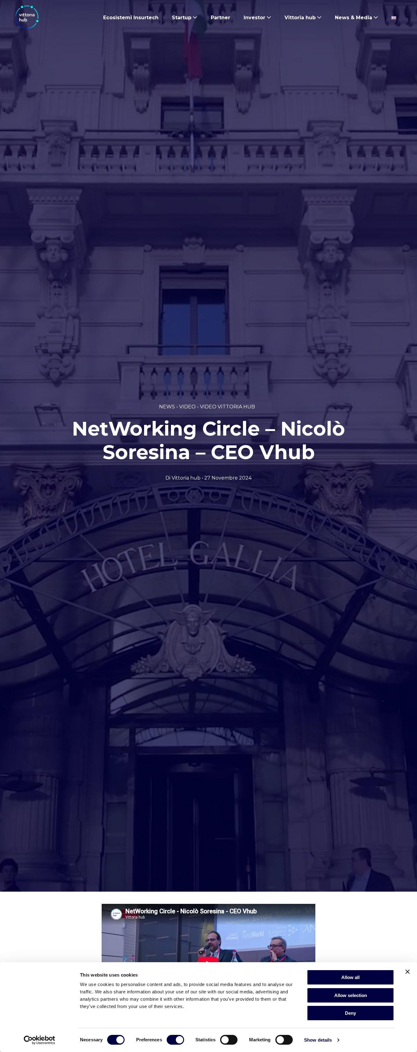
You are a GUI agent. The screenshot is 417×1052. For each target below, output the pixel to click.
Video (187, 407)
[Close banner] (407, 972)
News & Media (353, 17)
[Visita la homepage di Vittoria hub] (27, 17)
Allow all (350, 977)
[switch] (175, 1041)
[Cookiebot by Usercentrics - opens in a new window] (39, 1040)
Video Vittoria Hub (227, 407)
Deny (350, 1013)
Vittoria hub (300, 17)
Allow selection (350, 995)
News (167, 407)
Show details (318, 1040)
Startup (181, 17)
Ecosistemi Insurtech (130, 17)
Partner (220, 17)
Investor (254, 17)
